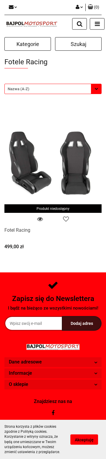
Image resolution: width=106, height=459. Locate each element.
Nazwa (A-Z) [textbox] (18, 89)
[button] (93, 7)
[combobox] (53, 89)
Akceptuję (84, 439)
